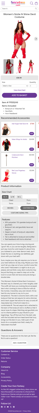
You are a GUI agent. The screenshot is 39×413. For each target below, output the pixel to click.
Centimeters (28, 208)
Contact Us (5, 355)
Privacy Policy (6, 381)
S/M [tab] (12, 197)
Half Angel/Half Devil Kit (20, 124)
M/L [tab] (19, 197)
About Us (4, 370)
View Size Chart (19, 90)
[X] (11, 407)
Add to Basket (19, 95)
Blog (3, 374)
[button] (36, 3)
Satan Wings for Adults (19, 139)
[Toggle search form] (32, 3)
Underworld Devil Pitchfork (17, 156)
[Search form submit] (36, 8)
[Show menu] (3, 3)
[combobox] (17, 8)
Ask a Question (19, 343)
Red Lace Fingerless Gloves (18, 172)
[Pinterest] (14, 407)
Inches (10, 208)
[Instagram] (5, 407)
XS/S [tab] (5, 197)
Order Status (6, 358)
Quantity (33, 82)
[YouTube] (8, 407)
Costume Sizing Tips (19, 213)
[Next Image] (36, 39)
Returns (4, 361)
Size (3, 82)
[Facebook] (2, 407)
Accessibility (6, 377)
